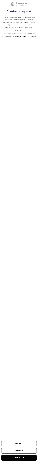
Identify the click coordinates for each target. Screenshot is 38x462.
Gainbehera (19, 451)
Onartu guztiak (19, 458)
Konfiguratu (19, 443)
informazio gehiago (20, 36)
